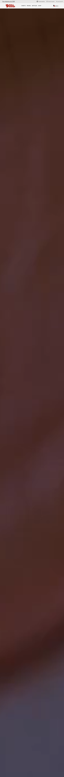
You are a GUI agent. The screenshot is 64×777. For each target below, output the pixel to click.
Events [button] (23, 5)
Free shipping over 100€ (8, 1)
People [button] (29, 5)
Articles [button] (34, 5)
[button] (59, 1)
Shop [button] (39, 5)
